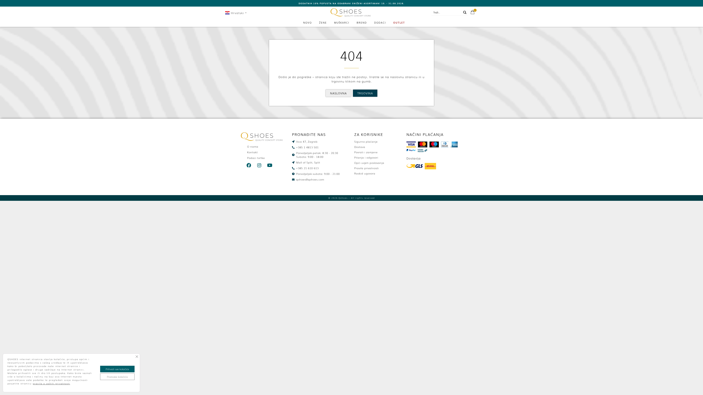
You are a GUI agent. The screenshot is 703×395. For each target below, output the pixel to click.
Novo (307, 22)
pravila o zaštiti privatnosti (51, 383)
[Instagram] (259, 165)
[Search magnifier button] (465, 12)
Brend (362, 22)
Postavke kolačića (117, 377)
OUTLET (399, 22)
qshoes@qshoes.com (414, 12)
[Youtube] (269, 165)
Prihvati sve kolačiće (117, 369)
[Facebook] (249, 165)
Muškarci (341, 22)
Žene (323, 22)
